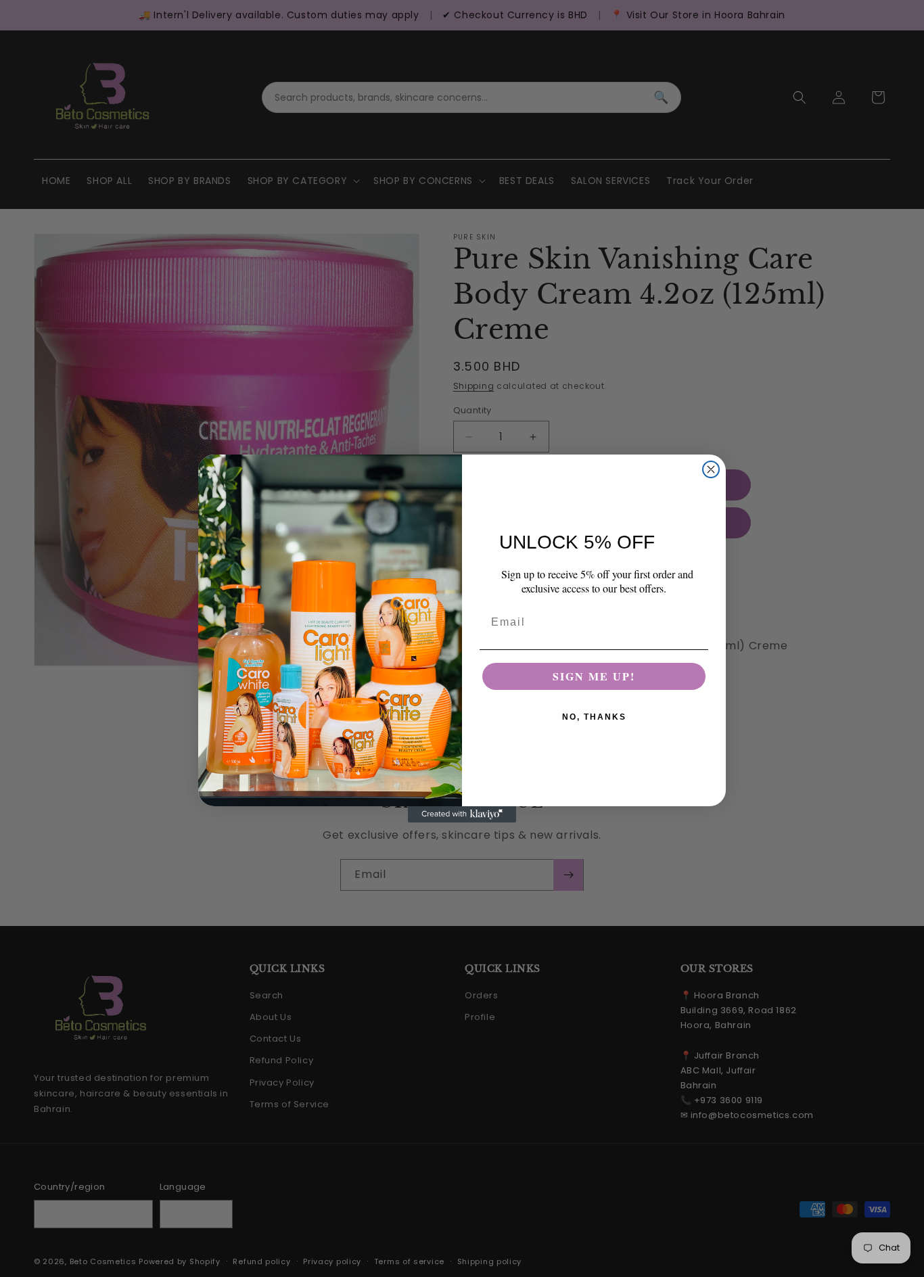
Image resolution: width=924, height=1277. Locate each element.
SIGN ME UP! (594, 676)
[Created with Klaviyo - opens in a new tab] (462, 814)
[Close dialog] (711, 469)
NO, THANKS (594, 717)
